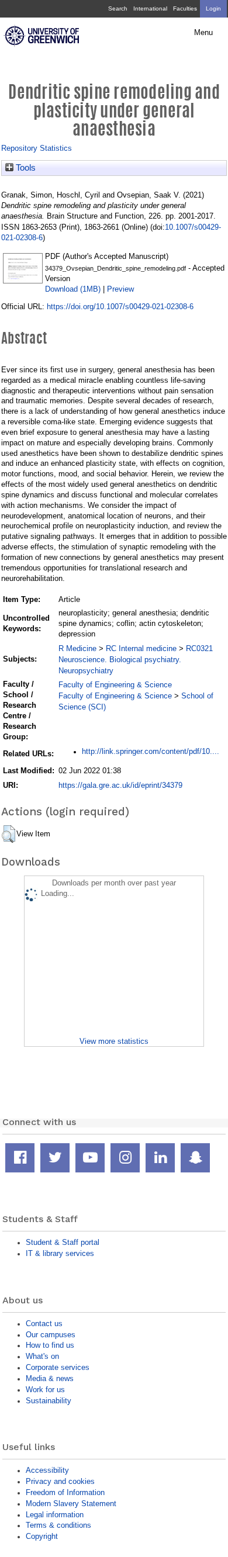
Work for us (45, 1389)
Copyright (42, 1536)
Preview (120, 289)
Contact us (44, 1323)
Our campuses (50, 1334)
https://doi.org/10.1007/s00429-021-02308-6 (120, 306)
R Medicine (77, 648)
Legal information (55, 1514)
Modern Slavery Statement (71, 1503)
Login (213, 8)
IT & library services (60, 1253)
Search (117, 8)
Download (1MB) (73, 289)
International (150, 8)
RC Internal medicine (141, 648)
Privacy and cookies (60, 1481)
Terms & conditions (58, 1525)
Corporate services (57, 1367)
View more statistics (114, 1041)
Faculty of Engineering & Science (115, 684)
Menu (203, 33)
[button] (8, 834)
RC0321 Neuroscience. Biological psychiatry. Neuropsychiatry (135, 659)
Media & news (50, 1378)
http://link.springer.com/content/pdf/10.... (150, 751)
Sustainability (48, 1400)
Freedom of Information (65, 1492)
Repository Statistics (36, 148)
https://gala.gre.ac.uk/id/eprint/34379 (120, 785)
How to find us (50, 1345)
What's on (42, 1356)
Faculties (185, 8)
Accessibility (47, 1470)
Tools (24, 167)
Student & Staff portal (62, 1242)
